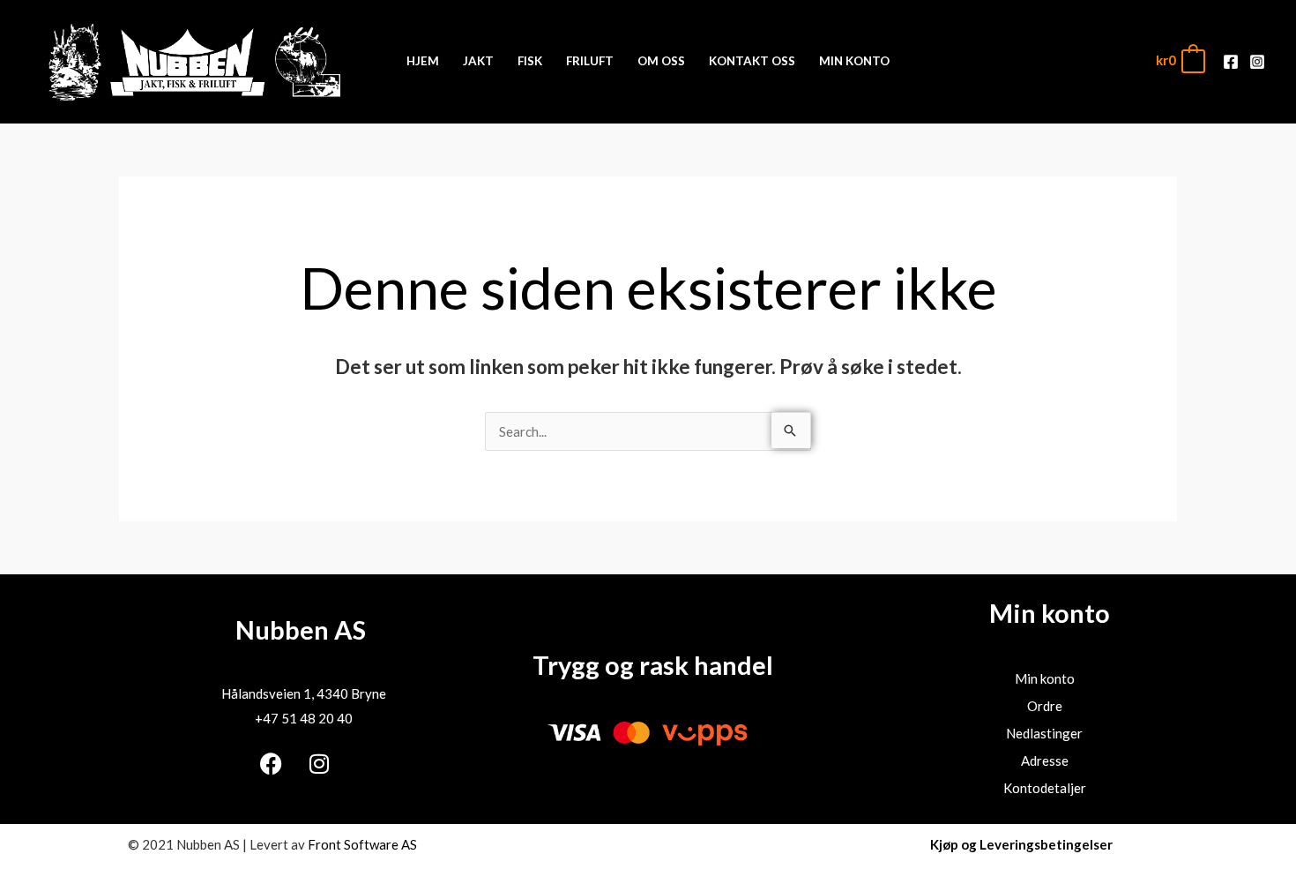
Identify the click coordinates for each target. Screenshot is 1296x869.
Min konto (1045, 678)
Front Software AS (362, 844)
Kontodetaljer (1044, 788)
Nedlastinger (1044, 733)
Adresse (1045, 760)
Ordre (1044, 706)
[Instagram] (1257, 62)
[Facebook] (1231, 62)
